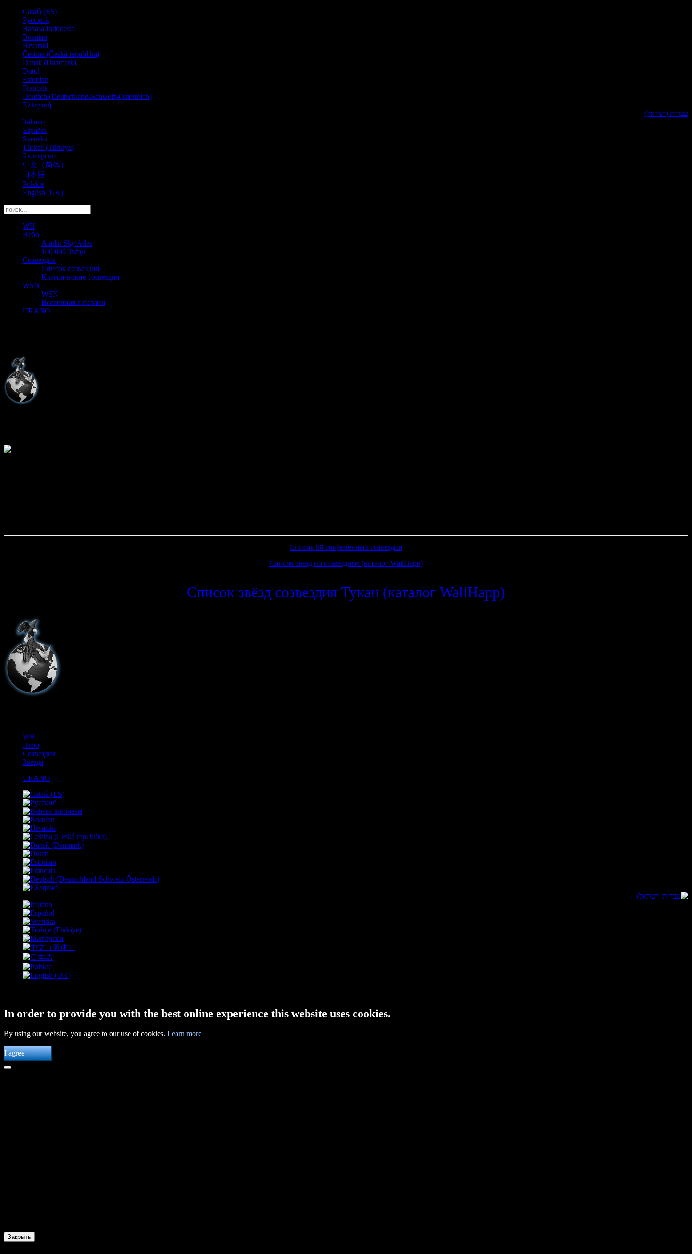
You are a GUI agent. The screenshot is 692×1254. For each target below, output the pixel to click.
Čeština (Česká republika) (61, 54)
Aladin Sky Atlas (66, 243)
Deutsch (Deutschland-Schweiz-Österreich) (87, 96)
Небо (31, 235)
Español (35, 130)
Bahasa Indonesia (49, 29)
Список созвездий (70, 268)
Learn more (184, 1034)
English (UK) (43, 193)
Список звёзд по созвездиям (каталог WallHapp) (346, 563)
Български (39, 156)
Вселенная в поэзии (73, 302)
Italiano (34, 122)
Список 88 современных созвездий (346, 547)
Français (35, 88)
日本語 (34, 175)
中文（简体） (45, 165)
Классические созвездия (80, 277)
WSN (31, 285)
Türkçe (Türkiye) (48, 147)
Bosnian (35, 37)
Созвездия (39, 260)
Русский (36, 20)
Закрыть (19, 1236)
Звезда (33, 762)
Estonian (35, 79)
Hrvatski (35, 45)
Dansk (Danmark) (49, 62)
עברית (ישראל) (666, 113)
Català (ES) (40, 12)
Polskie (33, 184)
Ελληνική (37, 105)
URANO (36, 311)
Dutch (32, 71)
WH (29, 226)
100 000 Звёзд (63, 252)
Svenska (35, 139)
